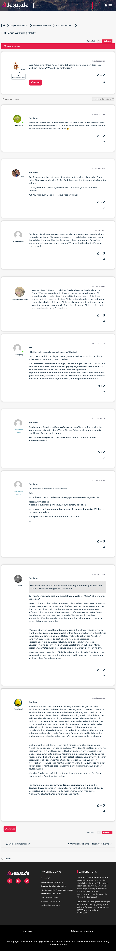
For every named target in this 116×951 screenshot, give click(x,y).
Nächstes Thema (101, 844)
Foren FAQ (45, 878)
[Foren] (4, 26)
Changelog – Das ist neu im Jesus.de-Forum (53, 886)
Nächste (106, 41)
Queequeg (18, 354)
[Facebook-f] (9, 881)
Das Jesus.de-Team (49, 897)
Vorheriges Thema (79, 844)
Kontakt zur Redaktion (51, 894)
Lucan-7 (18, 585)
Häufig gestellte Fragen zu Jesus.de (57, 890)
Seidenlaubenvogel (20, 299)
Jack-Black (18, 709)
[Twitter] (26, 881)
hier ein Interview (78, 773)
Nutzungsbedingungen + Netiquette (52, 882)
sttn (22, 177)
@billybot (33, 118)
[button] (110, 5)
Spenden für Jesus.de (50, 901)
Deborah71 (18, 125)
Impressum (28, 931)
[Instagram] (18, 881)
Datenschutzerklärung (82, 931)
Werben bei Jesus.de (50, 905)
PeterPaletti (18, 241)
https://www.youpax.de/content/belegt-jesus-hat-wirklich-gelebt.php (64, 497)
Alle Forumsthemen (19, 844)
